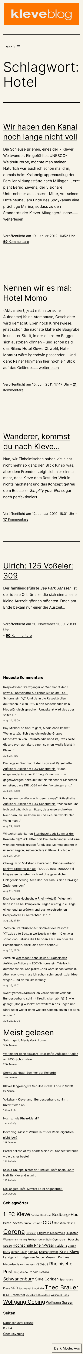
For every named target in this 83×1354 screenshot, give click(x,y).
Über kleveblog (13, 1333)
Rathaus (42, 1264)
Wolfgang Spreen (59, 1302)
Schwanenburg (18, 1278)
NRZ (22, 1264)
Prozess (30, 1264)
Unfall (6, 1295)
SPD (14, 1288)
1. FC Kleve (16, 1214)
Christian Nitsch (64, 1223)
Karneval (33, 1251)
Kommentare (16, 241)
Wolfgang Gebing (24, 1302)
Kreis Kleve (69, 1251)
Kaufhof (44, 1251)
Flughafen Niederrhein (51, 1232)
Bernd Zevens (13, 1223)
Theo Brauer (61, 1287)
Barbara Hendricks (41, 1215)
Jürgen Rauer (19, 1251)
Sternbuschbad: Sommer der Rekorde (42, 928)
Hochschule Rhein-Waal (33, 1245)
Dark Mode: (63, 1348)
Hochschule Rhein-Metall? (38, 898)
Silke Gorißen (47, 1279)
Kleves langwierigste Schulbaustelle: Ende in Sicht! (38, 1086)
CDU (48, 1222)
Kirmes (54, 1251)
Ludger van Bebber (32, 1257)
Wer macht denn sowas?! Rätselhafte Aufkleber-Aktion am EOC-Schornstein (35, 692)
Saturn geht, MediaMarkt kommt (47, 728)
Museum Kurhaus (57, 1257)
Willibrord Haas (60, 1295)
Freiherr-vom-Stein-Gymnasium (47, 1239)
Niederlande (11, 1264)
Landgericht (11, 1257)
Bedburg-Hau (65, 1214)
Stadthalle (38, 1288)
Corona (14, 1231)
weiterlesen (13, 219)
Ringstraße (21, 1272)
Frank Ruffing (19, 1239)
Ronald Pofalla (39, 1272)
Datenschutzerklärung (18, 1322)
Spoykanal (25, 1288)
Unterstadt (17, 1295)
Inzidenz (60, 1245)
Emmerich (31, 1233)
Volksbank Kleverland (38, 1295)
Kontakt (8, 1328)
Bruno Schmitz (32, 1223)
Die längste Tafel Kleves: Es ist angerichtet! (33, 1188)
